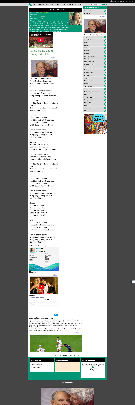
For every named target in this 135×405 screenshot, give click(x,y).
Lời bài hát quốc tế (36, 367)
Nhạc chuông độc (118, 1)
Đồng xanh (87, 78)
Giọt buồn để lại (88, 97)
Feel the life (87, 105)
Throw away (87, 108)
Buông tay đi (87, 50)
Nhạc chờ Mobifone (61, 355)
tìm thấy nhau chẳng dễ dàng (91, 91)
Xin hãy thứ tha (88, 39)
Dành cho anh (87, 48)
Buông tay (86, 83)
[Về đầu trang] (133, 403)
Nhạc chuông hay (74, 355)
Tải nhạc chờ (130, 1)
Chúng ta (86, 53)
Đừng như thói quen (89, 80)
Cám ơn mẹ (87, 13)
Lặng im (86, 37)
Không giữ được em (89, 89)
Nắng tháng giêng (88, 72)
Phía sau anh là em (89, 61)
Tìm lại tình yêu (88, 86)
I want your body (88, 69)
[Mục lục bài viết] (133, 281)
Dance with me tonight (89, 56)
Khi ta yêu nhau (88, 100)
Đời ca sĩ (86, 45)
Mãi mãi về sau (88, 102)
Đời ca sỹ (86, 58)
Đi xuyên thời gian (88, 67)
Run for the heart (88, 75)
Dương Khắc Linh (44, 12)
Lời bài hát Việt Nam (37, 364)
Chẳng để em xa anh (89, 64)
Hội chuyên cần (88, 110)
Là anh (86, 94)
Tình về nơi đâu (88, 10)
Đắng (85, 42)
